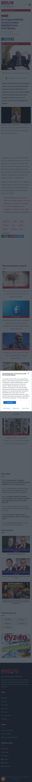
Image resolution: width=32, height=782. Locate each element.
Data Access (16, 408)
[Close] (28, 373)
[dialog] (16, 391)
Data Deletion (6, 408)
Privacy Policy (25, 408)
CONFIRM (10, 402)
